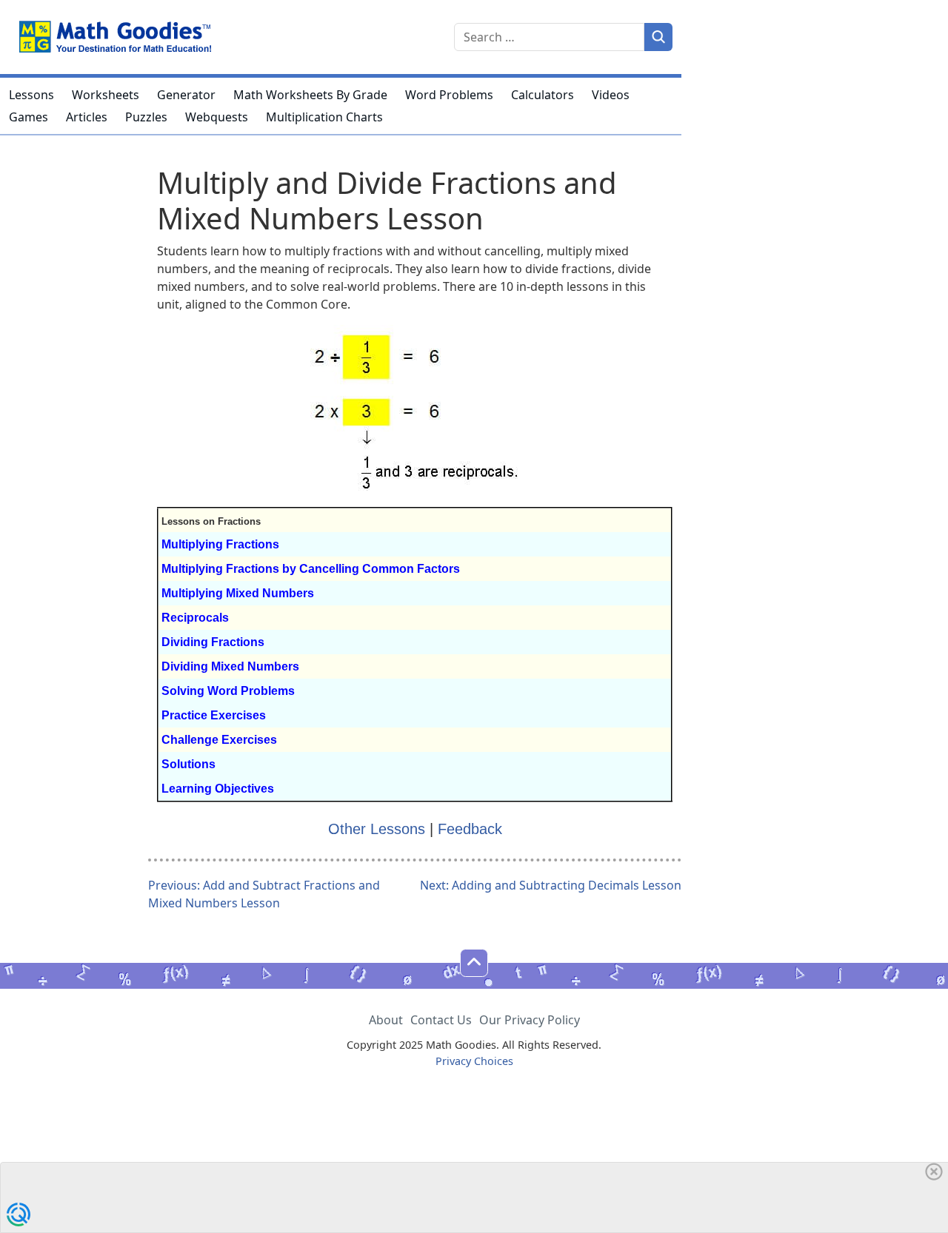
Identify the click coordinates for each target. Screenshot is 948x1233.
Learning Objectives (217, 788)
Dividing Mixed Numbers (230, 666)
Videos (611, 95)
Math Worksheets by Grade (310, 95)
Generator (186, 95)
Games (28, 117)
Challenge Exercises (219, 739)
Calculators (542, 95)
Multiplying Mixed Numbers (237, 593)
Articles (86, 117)
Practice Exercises (213, 715)
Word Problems (449, 95)
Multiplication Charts (324, 117)
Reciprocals (195, 617)
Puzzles (146, 117)
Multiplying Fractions (220, 544)
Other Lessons (376, 829)
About (386, 1020)
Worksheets (105, 95)
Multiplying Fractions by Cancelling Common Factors (310, 568)
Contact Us (441, 1020)
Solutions (188, 764)
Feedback (470, 829)
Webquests (216, 117)
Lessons (31, 95)
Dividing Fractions (212, 642)
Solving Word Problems (228, 691)
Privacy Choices (474, 1061)
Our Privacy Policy (529, 1020)
